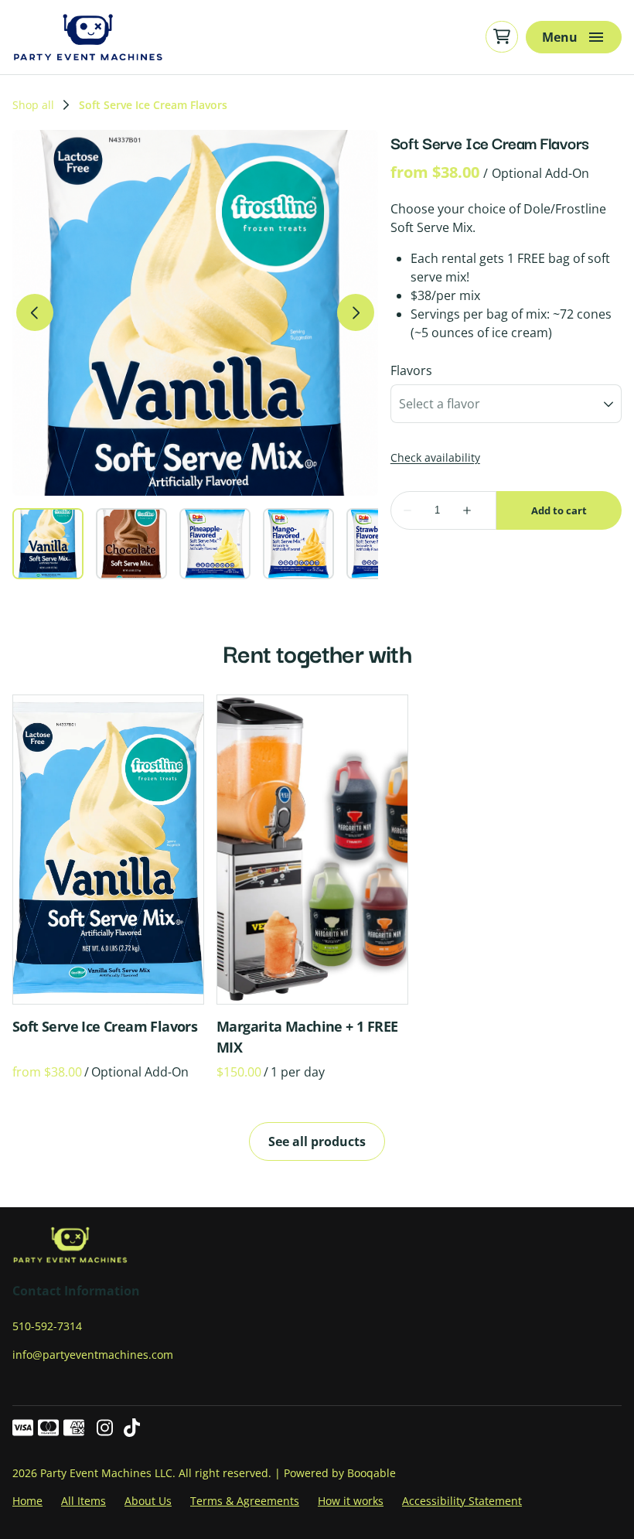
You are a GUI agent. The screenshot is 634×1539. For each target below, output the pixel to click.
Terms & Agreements (244, 1500)
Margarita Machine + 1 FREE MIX (306, 1036)
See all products (317, 1141)
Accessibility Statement (462, 1500)
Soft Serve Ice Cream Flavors (104, 1026)
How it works (350, 1500)
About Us (148, 1500)
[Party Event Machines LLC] (88, 37)
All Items (83, 1500)
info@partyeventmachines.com (92, 1354)
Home (27, 1500)
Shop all (33, 105)
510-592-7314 (47, 1326)
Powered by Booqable (340, 1473)
